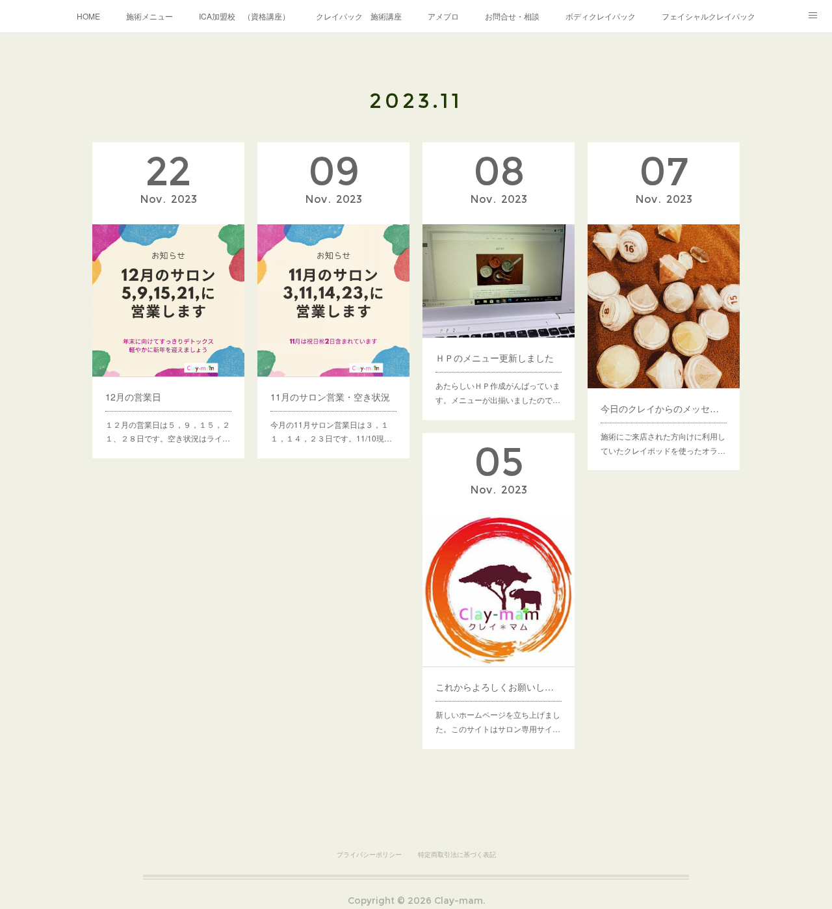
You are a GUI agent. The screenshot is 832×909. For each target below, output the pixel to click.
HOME (88, 15)
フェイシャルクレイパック (708, 15)
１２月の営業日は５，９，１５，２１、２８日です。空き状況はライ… (167, 431)
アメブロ (443, 15)
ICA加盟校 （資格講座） (244, 15)
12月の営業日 (133, 396)
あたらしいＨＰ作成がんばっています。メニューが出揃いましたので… (498, 392)
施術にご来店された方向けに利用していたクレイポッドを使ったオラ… (663, 443)
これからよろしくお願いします (499, 686)
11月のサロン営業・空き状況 (330, 396)
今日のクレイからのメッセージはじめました (664, 408)
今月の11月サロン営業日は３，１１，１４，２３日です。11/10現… (331, 431)
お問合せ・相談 (512, 15)
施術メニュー (149, 15)
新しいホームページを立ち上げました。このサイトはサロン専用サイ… (498, 721)
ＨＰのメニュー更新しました (495, 357)
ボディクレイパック (601, 15)
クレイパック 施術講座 (359, 15)
